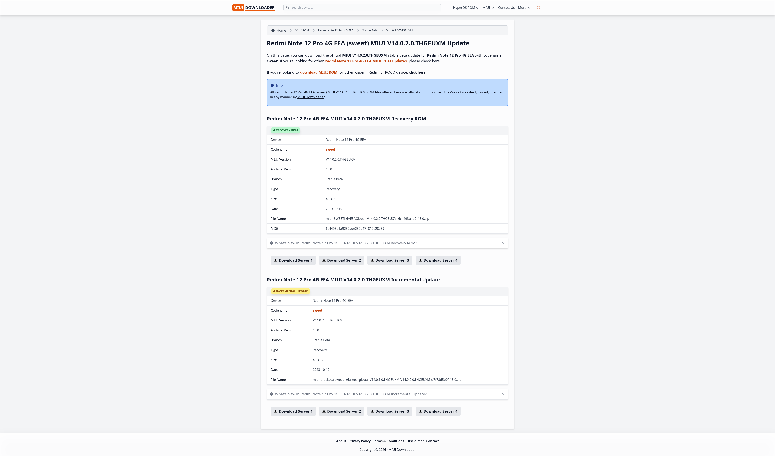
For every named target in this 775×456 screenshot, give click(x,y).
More (522, 7)
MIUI (487, 7)
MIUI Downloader (310, 97)
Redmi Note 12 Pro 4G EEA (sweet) (301, 92)
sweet (330, 149)
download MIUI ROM (318, 72)
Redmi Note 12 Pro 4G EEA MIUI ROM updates (366, 60)
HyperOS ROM (464, 7)
